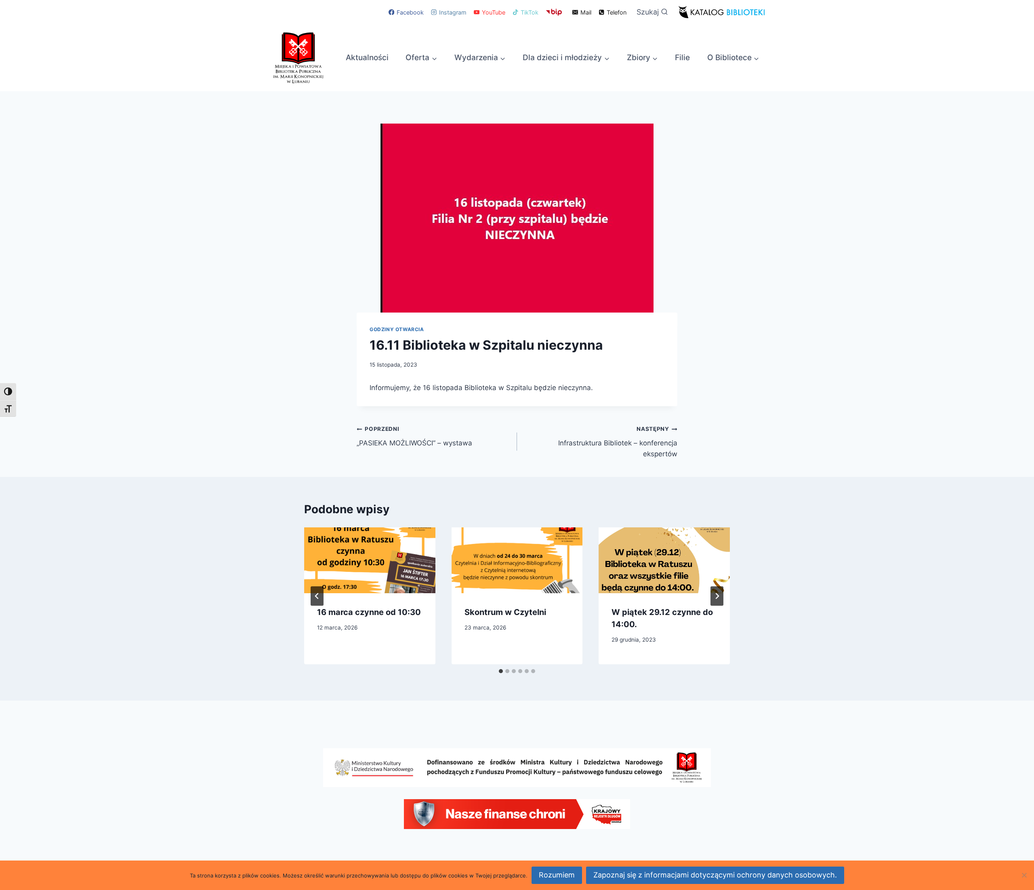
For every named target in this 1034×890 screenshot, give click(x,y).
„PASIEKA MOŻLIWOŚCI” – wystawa (414, 436)
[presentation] (369, 560)
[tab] (501, 671)
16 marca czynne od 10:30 (369, 612)
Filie (682, 57)
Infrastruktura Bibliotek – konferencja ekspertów (617, 442)
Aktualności (367, 57)
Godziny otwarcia (397, 329)
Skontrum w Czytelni (505, 612)
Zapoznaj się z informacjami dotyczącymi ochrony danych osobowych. (715, 875)
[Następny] (716, 596)
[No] (1024, 875)
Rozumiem (557, 875)
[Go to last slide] (317, 596)
